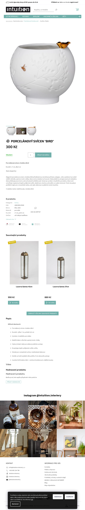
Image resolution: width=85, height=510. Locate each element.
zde (32, 500)
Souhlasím (69, 497)
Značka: (44, 21)
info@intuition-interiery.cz (17, 467)
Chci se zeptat (36, 212)
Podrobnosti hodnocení (31, 21)
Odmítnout (58, 497)
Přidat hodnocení (13, 382)
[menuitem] (12, 16)
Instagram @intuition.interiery (42, 395)
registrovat (74, 2)
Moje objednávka (50, 485)
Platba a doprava (50, 470)
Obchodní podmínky (51, 475)
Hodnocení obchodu (51, 472)
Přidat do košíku (43, 155)
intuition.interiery (14, 477)
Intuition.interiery (14, 473)
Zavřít (38, 201)
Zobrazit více (10, 219)
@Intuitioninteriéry (15, 480)
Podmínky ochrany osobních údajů (55, 477)
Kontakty (47, 467)
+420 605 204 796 (14, 470)
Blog (46, 483)
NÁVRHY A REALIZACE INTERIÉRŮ (54, 480)
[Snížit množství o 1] (34, 156)
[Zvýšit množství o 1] (34, 154)
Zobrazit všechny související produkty (42, 313)
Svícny (17, 203)
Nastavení (15, 504)
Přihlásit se (55, 2)
